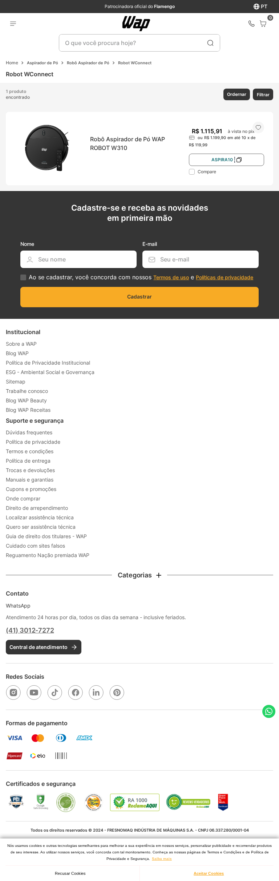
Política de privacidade (33, 442)
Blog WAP (17, 353)
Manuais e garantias (29, 479)
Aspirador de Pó (42, 62)
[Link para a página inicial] (12, 63)
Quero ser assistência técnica (41, 527)
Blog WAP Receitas (28, 410)
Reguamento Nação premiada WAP (47, 555)
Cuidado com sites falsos (35, 546)
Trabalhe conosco (27, 391)
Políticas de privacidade (224, 277)
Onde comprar (23, 498)
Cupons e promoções (31, 489)
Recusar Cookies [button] (70, 873)
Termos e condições (29, 451)
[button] (235, 94)
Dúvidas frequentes (29, 432)
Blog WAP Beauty (26, 400)
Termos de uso (171, 277)
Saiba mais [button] (162, 859)
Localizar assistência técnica (40, 517)
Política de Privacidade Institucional (48, 363)
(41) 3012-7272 (30, 630)
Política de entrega (28, 461)
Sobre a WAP (21, 344)
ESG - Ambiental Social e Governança (50, 372)
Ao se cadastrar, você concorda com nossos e (141, 277)
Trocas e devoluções (30, 470)
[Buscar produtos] (210, 42)
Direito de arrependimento (37, 508)
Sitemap (15, 381)
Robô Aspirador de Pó (88, 62)
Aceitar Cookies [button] (209, 873)
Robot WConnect (134, 62)
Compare (207, 171)
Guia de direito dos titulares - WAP (46, 536)
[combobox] (139, 43)
